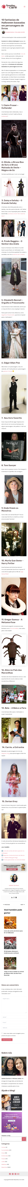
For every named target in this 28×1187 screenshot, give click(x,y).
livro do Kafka (14, 628)
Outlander (4, 116)
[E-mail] (18, 1174)
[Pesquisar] (24, 1139)
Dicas (3, 1153)
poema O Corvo (7, 371)
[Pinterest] (15, 1174)
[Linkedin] (12, 897)
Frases (3, 1158)
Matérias (4, 1164)
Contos (3, 1147)
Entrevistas (4, 1156)
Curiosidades (5, 1150)
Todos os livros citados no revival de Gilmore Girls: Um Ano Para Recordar (14, 973)
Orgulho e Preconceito (7, 315)
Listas (3, 1161)
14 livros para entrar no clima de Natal (14, 859)
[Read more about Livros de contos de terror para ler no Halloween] (10, 922)
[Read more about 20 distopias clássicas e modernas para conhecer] (10, 943)
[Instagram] (14, 897)
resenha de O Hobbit (19, 254)
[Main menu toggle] (25, 7)
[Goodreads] (16, 897)
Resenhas (4, 1167)
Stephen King (5, 753)
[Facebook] (10, 1174)
